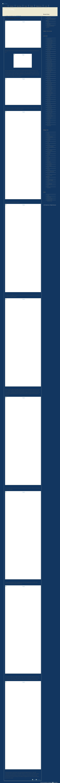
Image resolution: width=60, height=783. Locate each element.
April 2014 (48, 79)
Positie (31, 6)
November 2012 (49, 112)
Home (5, 6)
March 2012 (49, 125)
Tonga (48, 178)
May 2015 (48, 54)
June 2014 (49, 75)
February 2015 (49, 60)
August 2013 (49, 94)
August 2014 (49, 71)
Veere (48, 22)
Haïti (48, 156)
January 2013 (49, 108)
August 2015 (49, 48)
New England (49, 163)
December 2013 (49, 87)
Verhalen (12, 6)
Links (46, 6)
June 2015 (49, 52)
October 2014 (49, 67)
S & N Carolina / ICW (50, 171)
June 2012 (49, 121)
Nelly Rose (19, 6)
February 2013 (49, 106)
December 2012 (49, 110)
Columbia (48, 138)
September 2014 (49, 69)
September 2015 (49, 46)
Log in (48, 195)
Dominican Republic (50, 146)
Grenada (48, 154)
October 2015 (49, 44)
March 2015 (49, 58)
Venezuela (49, 187)
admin (7, 15)
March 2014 (49, 81)
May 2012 (48, 123)
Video (25, 6)
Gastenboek (39, 6)
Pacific (48, 167)
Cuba (48, 142)
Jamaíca (48, 158)
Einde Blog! (49, 17)
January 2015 (49, 62)
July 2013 (48, 96)
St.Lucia (48, 173)
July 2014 (48, 73)
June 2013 (49, 98)
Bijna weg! (49, 24)
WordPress (46, 782)
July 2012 (48, 119)
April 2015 (48, 56)
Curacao (48, 144)
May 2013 (48, 100)
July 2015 (48, 50)
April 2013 (48, 102)
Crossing (48, 140)
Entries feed (49, 197)
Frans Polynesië (49, 150)
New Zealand (18, 15)
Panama (48, 169)
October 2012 (49, 114)
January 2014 (49, 85)
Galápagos (49, 152)
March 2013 (49, 104)
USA (48, 185)
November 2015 (49, 42)
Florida (48, 148)
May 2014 (48, 77)
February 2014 (49, 83)
